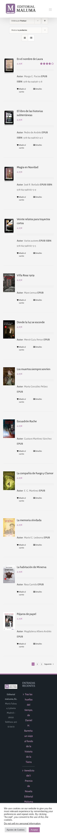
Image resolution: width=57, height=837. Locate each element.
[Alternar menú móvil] (50, 9)
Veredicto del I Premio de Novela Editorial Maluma (28, 786)
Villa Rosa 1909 (25, 275)
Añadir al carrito (22, 90)
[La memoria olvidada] (9, 527)
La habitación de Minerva (31, 567)
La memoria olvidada (29, 520)
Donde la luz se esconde (31, 322)
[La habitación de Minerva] (9, 574)
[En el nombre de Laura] (9, 65)
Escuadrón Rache (27, 421)
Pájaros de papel (26, 614)
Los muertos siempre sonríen (33, 369)
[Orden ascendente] (45, 21)
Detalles (38, 89)
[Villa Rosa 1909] (9, 282)
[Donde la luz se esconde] (9, 329)
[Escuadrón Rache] (9, 428)
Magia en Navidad (27, 167)
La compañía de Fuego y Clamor (35, 473)
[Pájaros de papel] (9, 621)
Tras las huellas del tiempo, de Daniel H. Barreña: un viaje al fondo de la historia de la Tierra (28, 728)
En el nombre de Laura (30, 59)
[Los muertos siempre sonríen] (9, 376)
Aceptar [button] (34, 830)
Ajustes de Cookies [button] (16, 830)
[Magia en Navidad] (9, 174)
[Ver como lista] (31, 38)
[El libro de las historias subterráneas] (9, 118)
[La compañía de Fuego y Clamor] (9, 480)
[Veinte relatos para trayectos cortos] (9, 226)
